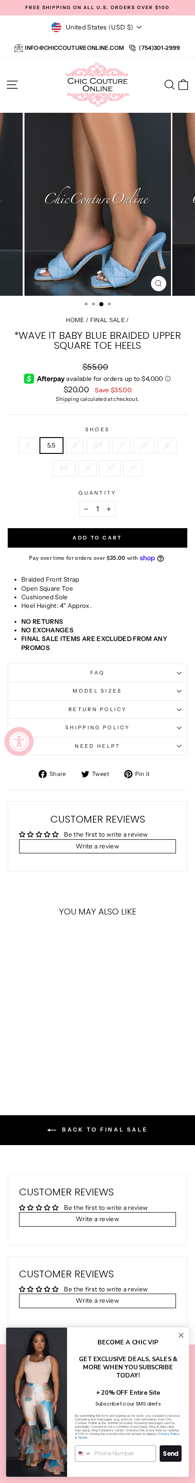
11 (133, 468)
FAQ (97, 672)
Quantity (97, 493)
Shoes (97, 429)
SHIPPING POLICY (97, 727)
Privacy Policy (168, 1433)
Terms (83, 1437)
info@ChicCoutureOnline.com (74, 47)
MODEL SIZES (97, 691)
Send (171, 1453)
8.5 (64, 468)
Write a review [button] (97, 846)
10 (110, 468)
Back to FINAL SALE (104, 1129)
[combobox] (83, 1453)
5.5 (51, 445)
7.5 (144, 445)
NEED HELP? (97, 746)
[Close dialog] (181, 1335)
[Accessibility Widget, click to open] (19, 741)
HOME (75, 320)
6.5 (98, 445)
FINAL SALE (107, 320)
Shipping (67, 399)
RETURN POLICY (97, 709)
